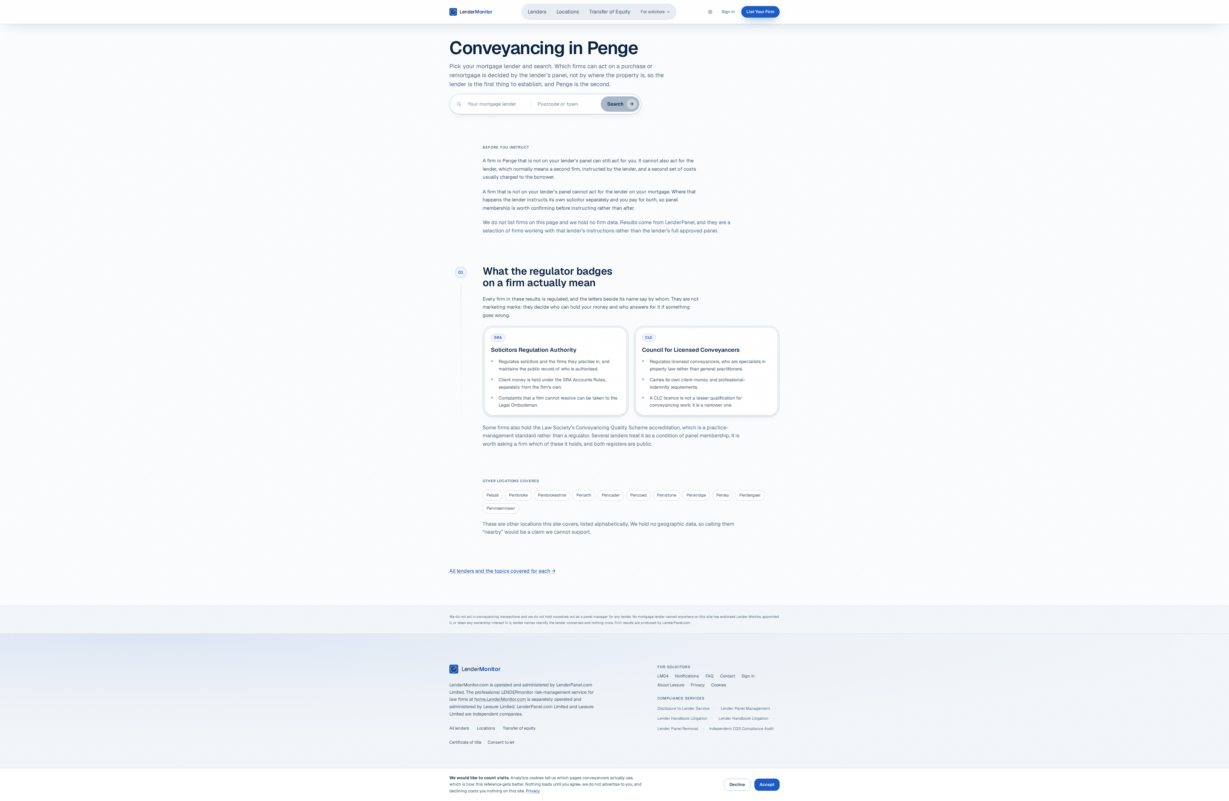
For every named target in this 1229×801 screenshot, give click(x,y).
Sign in (728, 11)
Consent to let (501, 742)
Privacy (698, 685)
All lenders (459, 728)
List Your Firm (760, 11)
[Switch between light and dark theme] (710, 12)
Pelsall (492, 495)
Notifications (687, 676)
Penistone (666, 495)
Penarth (583, 495)
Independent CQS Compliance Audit (741, 728)
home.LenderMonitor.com (500, 699)
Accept (767, 784)
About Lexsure (670, 685)
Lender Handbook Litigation (682, 718)
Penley (722, 495)
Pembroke (518, 495)
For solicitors (653, 11)
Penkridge (696, 495)
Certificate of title (465, 742)
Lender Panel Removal (677, 728)
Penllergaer (750, 495)
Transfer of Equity (610, 11)
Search (620, 104)
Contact (727, 676)
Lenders (537, 11)
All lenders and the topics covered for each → (502, 571)
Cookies (718, 685)
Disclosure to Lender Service (683, 708)
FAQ (709, 676)
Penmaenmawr (500, 508)
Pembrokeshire (552, 495)
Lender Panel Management (745, 708)
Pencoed (638, 495)
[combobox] (496, 104)
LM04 (663, 676)
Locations (568, 11)
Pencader (611, 495)
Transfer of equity (519, 728)
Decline (737, 784)
